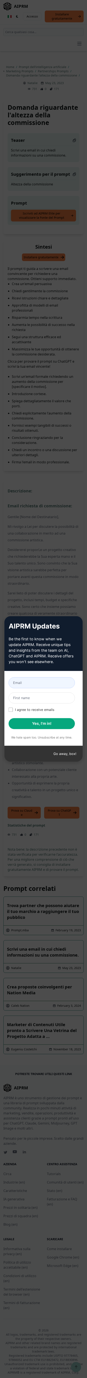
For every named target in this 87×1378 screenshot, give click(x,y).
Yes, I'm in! (42, 723)
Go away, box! (64, 754)
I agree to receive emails (34, 710)
